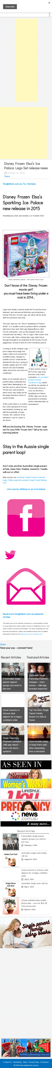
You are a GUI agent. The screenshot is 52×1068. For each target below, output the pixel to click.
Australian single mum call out (34, 883)
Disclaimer (44, 1062)
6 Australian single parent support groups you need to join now (33, 839)
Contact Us (7, 1062)
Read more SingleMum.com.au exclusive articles (23, 615)
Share (7, 176)
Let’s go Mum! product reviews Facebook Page (38, 380)
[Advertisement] (26, 60)
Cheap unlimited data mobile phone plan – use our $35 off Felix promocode (34, 903)
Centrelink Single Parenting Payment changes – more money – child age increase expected (38, 682)
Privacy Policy (34, 1062)
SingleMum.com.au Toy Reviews (19, 183)
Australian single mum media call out (34, 854)
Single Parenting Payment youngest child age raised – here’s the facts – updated (12, 745)
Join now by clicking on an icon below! (26, 489)
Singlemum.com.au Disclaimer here (31, 634)
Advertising (17, 1062)
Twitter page (13, 480)
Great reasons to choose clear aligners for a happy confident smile (34, 873)
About (25, 1062)
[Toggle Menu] (49, 14)
